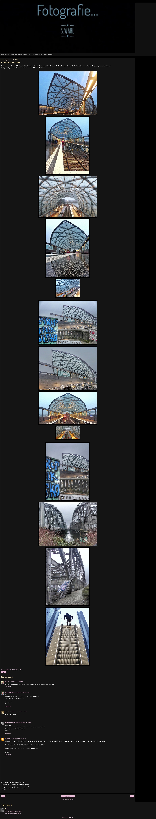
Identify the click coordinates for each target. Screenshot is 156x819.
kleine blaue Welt (10, 722)
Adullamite (8, 712)
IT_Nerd (7, 738)
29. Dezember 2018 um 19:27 (18, 738)
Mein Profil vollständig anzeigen (13, 813)
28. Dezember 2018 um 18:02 (23, 722)
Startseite (67, 796)
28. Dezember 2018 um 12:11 (21, 692)
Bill (6, 681)
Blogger (71, 817)
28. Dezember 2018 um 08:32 (15, 681)
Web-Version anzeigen (67, 799)
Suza (7, 808)
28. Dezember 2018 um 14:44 (19, 712)
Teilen (3, 672)
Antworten (8, 686)
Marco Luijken (9, 692)
